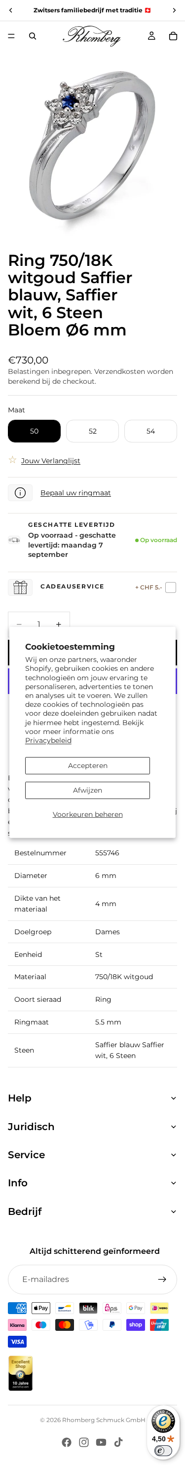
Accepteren (88, 765)
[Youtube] (101, 1442)
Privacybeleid (48, 740)
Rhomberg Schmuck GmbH (104, 1420)
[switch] (163, 1450)
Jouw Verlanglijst (50, 460)
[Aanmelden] (162, 1279)
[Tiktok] (118, 1442)
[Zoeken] (32, 36)
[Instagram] (84, 1442)
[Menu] (11, 36)
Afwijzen (87, 790)
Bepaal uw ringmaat (75, 492)
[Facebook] (67, 1442)
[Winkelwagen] (173, 36)
